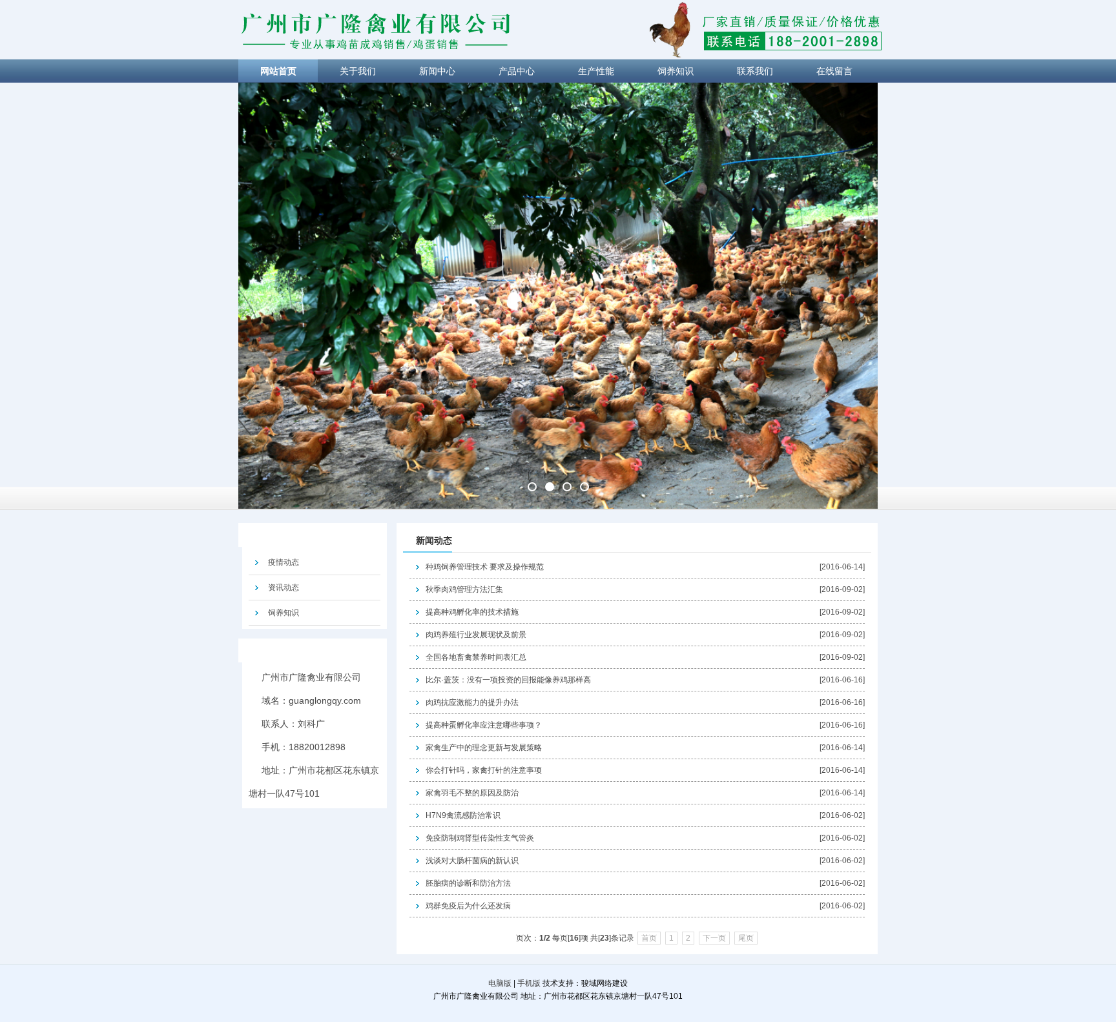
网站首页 (278, 71)
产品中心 (517, 71)
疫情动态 (283, 562)
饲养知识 (675, 71)
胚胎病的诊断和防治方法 (468, 883)
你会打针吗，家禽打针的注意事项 (484, 770)
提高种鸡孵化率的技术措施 (472, 612)
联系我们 (755, 71)
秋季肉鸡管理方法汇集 (464, 589)
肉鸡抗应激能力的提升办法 (472, 702)
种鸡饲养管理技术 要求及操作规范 (485, 566)
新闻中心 (437, 71)
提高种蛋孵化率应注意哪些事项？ (484, 725)
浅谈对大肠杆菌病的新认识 (472, 860)
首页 (649, 938)
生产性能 (596, 71)
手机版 (529, 983)
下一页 (714, 938)
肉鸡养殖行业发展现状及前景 (476, 634)
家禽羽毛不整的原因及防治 (472, 792)
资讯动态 (283, 587)
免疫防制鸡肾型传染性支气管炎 (480, 838)
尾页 (746, 938)
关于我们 (358, 71)
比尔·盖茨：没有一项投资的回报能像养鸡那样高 (508, 679)
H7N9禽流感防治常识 (463, 815)
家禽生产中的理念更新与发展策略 (484, 747)
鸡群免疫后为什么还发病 (468, 905)
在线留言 (834, 71)
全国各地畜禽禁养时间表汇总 (476, 657)
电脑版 (500, 983)
